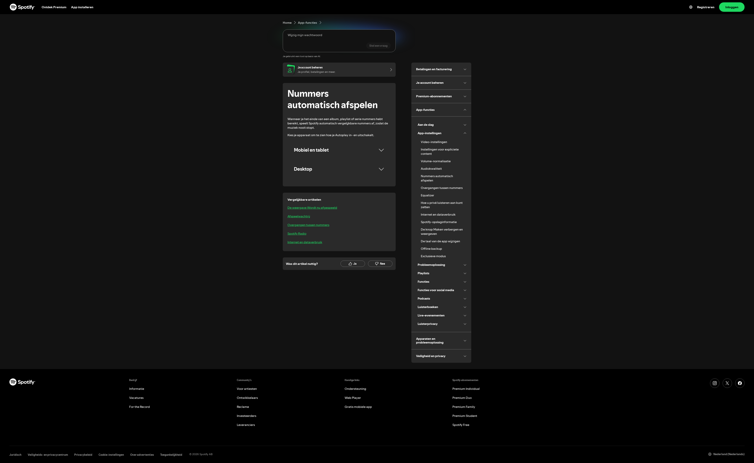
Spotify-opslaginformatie (439, 222)
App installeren (82, 7)
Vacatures (136, 398)
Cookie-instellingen (111, 455)
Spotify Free (460, 425)
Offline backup (431, 248)
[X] (727, 383)
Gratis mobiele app (358, 407)
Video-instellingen (434, 142)
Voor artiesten (247, 388)
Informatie (136, 388)
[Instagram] (714, 383)
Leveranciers (246, 425)
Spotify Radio (296, 233)
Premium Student (464, 416)
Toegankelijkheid (171, 455)
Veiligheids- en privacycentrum (48, 455)
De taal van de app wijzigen (440, 241)
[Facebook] (740, 383)
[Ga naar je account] (390, 69)
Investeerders (246, 416)
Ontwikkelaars (247, 398)
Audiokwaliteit (431, 168)
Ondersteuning (355, 388)
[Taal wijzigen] (690, 7)
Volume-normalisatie (436, 161)
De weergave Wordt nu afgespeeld (312, 207)
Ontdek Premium (54, 7)
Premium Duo (462, 398)
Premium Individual (466, 388)
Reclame (243, 407)
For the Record (139, 407)
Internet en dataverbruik (304, 242)
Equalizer (427, 195)
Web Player (353, 398)
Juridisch (15, 455)
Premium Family (463, 407)
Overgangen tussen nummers (308, 225)
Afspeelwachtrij (298, 216)
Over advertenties (142, 455)
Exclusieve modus (433, 256)
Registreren (705, 7)
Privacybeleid (83, 455)
